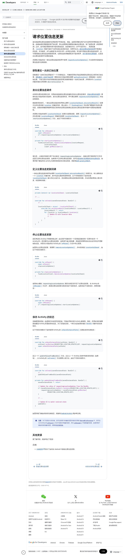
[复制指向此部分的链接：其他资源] (44, 435)
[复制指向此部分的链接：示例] (38, 445)
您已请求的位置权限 (90, 54)
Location (39, 49)
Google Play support (115, 522)
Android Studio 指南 (99, 516)
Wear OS (63, 519)
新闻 (30, 528)
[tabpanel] (68, 140)
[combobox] (73, 2)
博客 (30, 532)
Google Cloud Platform (85, 543)
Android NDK (97, 528)
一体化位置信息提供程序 (86, 49)
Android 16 (80, 519)
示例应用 (40, 449)
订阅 (103, 551)
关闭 (107, 23)
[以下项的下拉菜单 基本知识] (28, 2)
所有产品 (99, 543)
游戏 (46, 516)
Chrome (62, 543)
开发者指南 (96, 519)
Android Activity (66, 413)
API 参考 (95, 522)
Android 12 (80, 532)
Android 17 (80, 516)
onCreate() (51, 358)
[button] (11, 32)
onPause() (65, 243)
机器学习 (47, 519)
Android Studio (111, 2)
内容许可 (47, 482)
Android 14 (80, 525)
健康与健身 (48, 522)
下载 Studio (96, 525)
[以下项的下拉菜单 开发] (39, 2)
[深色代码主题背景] (99, 129)
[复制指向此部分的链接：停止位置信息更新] (53, 235)
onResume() (37, 286)
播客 (30, 535)
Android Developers (38, 29)
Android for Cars (66, 525)
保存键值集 (59, 425)
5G (46, 532)
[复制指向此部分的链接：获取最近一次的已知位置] (60, 71)
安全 (30, 522)
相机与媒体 (48, 525)
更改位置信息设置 (93, 94)
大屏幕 (63, 516)
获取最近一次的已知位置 (44, 77)
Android (31, 516)
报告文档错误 (113, 519)
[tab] (37, 125)
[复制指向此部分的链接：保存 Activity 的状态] (56, 317)
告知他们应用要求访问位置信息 (89, 159)
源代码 (31, 525)
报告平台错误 (113, 516)
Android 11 (80, 535)
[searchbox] (13, 17)
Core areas (17, 10)
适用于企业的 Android (35, 519)
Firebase (71, 543)
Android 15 (80, 522)
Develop (5, 10)
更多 (45, 2)
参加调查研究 (113, 525)
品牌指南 (45, 551)
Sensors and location (35, 10)
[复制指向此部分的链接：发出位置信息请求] (53, 90)
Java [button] (45, 125)
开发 (35, 2)
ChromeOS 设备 (66, 522)
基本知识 (23, 2)
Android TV (64, 528)
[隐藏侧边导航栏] (23, 552)
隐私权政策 (48, 528)
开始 (117, 23)
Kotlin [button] (37, 125)
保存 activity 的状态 (83, 161)
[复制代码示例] (102, 129)
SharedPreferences (86, 420)
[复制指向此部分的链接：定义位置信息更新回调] (58, 169)
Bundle (89, 324)
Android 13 (80, 528)
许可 (38, 551)
